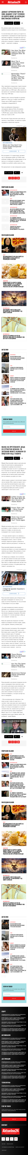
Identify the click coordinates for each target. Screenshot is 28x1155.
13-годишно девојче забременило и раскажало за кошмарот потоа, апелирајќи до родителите (18, 219)
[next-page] (5, 409)
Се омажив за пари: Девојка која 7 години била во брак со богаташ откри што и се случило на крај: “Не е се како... (18, 391)
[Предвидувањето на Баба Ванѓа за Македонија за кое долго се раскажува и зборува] (14, 245)
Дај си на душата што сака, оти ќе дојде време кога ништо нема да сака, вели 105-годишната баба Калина (17, 211)
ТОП (11, 365)
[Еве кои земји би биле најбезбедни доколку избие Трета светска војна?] (5, 357)
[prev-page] (3, 409)
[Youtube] (18, 178)
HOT (11, 198)
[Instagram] (12, 178)
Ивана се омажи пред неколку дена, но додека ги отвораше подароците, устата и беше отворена (17, 380)
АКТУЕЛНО (12, 354)
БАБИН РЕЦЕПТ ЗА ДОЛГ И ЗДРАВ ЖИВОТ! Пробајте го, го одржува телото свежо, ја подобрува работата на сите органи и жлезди (13, 285)
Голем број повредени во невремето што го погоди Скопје (16, 369)
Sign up (14, 431)
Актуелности (13, 190)
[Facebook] (9, 178)
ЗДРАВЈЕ (5, 280)
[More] (22, 23)
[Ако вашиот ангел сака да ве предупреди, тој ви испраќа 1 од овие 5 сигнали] (14, 298)
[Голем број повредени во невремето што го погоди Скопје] (5, 368)
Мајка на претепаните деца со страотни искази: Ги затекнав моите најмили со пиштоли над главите (17, 202)
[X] (15, 178)
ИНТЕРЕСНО (6, 308)
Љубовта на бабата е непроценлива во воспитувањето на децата (17, 228)
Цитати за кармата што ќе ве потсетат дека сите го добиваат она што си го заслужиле (14, 337)
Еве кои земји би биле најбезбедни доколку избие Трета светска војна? (17, 358)
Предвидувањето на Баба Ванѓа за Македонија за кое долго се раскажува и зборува (13, 258)
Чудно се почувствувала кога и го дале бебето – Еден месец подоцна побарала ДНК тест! (18, 194)
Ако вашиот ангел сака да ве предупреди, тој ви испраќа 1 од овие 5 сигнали (12, 311)
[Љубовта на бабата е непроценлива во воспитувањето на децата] (5, 227)
